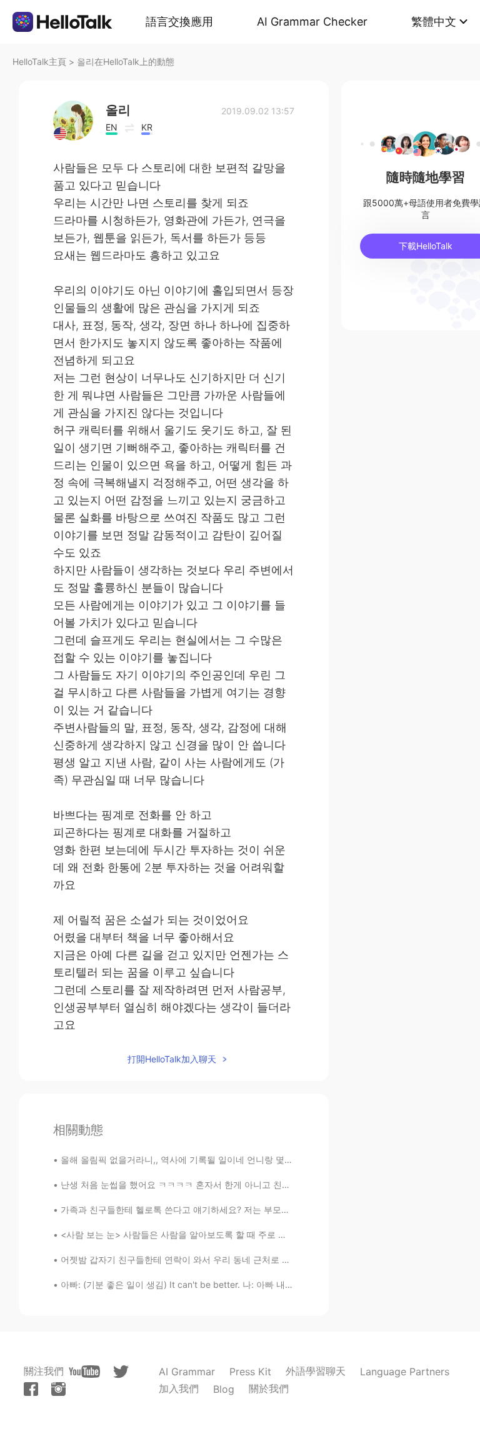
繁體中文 (433, 21)
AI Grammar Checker (312, 21)
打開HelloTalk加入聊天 (172, 1059)
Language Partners (404, 1371)
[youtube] (84, 1371)
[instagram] (58, 1389)
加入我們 (179, 1388)
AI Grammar (187, 1371)
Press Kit (250, 1371)
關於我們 (269, 1388)
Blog (223, 1389)
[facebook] (31, 1389)
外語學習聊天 (316, 1371)
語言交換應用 (179, 21)
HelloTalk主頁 (39, 61)
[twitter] (121, 1371)
